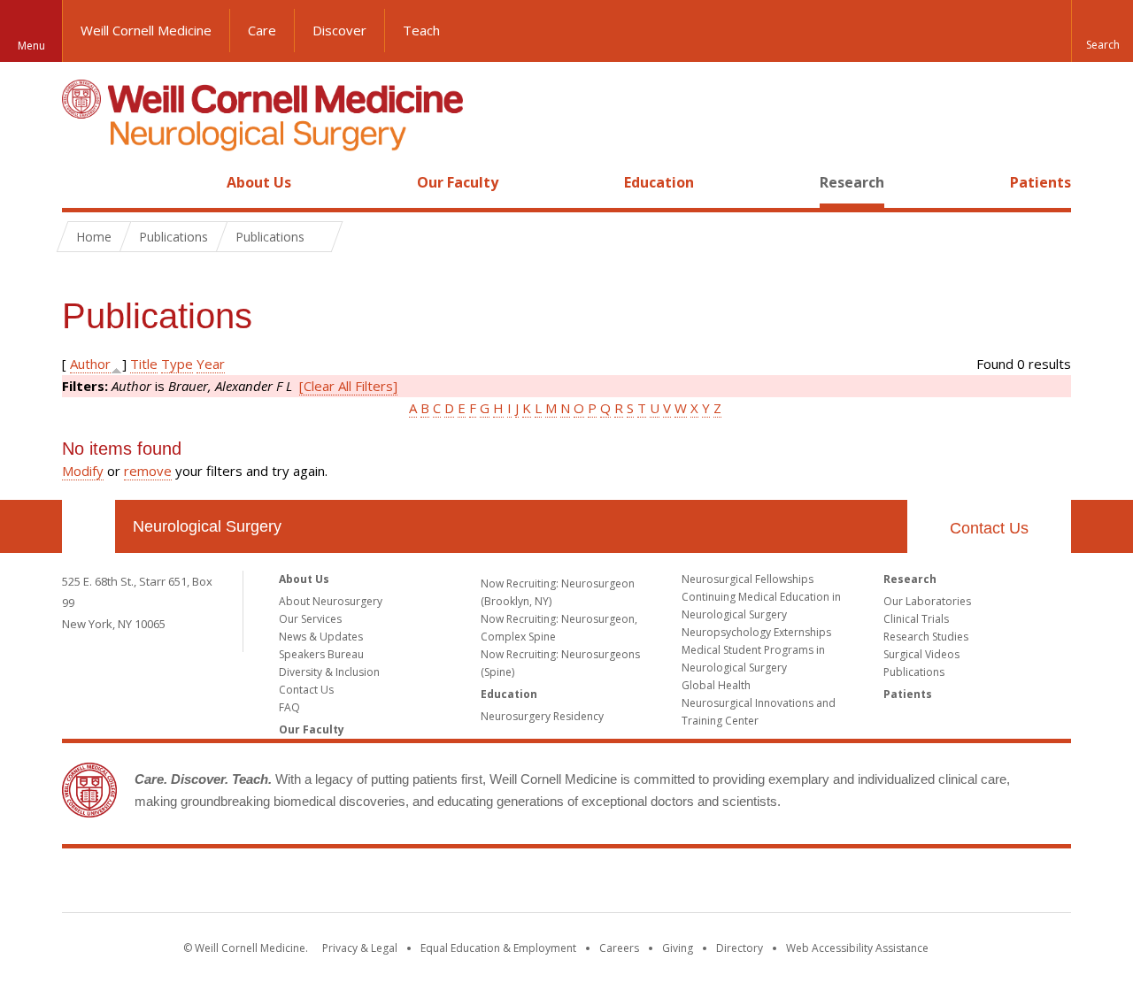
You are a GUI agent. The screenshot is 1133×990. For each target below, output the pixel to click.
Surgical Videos (921, 654)
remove (148, 471)
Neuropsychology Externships (756, 632)
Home (81, 182)
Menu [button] (31, 45)
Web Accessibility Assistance (857, 947)
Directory (739, 947)
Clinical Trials (916, 618)
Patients (1040, 182)
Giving (677, 947)
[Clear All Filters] (348, 386)
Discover (339, 30)
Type (177, 363)
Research (852, 182)
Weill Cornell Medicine (146, 30)
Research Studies (925, 636)
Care (262, 30)
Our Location (88, 526)
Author (90, 363)
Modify (83, 471)
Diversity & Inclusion (329, 671)
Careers (619, 947)
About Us (259, 182)
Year (211, 363)
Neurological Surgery (207, 526)
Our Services (310, 618)
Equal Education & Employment (498, 947)
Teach (421, 30)
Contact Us (989, 528)
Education (659, 182)
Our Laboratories (927, 601)
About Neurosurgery (330, 601)
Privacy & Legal (359, 947)
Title (144, 363)
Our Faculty (457, 182)
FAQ (289, 707)
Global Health (716, 685)
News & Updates (321, 636)
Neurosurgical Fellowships (747, 579)
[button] (1102, 31)
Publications (913, 671)
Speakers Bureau (321, 654)
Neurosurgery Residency (542, 716)
